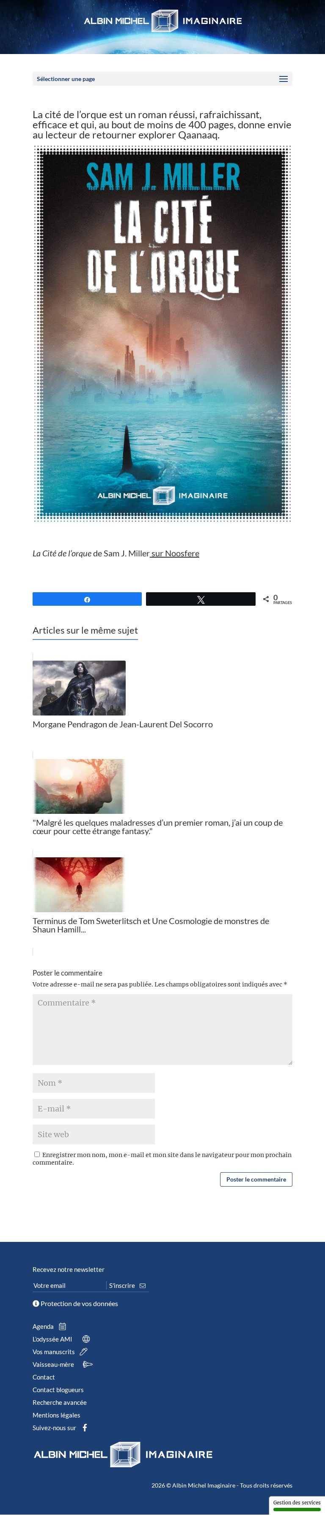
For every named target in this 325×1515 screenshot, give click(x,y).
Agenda (44, 1326)
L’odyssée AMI (53, 1339)
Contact (44, 1377)
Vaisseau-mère (54, 1364)
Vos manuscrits (54, 1351)
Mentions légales (56, 1415)
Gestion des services (297, 1503)
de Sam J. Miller (116, 553)
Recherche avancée (60, 1402)
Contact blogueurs (58, 1389)
